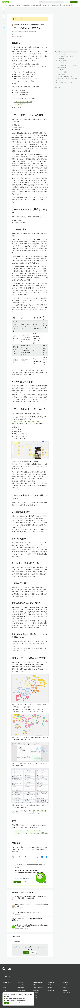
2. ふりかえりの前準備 (62, 60)
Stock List (11, 5)
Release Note (21, 985)
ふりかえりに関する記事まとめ (23, 101)
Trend (5, 5)
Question (18, 5)
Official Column (36, 5)
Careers (64, 987)
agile (20, 31)
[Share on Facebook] (3, 28)
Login (67, 2)
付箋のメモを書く (60, 74)
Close (20, 1002)
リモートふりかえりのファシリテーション (65, 65)
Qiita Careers (56, 5)
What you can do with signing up (22, 878)
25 (3, 12)
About (4, 985)
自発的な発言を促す (61, 67)
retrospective (32, 31)
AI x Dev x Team (68, 5)
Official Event (25, 5)
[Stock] (3, 16)
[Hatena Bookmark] (3, 32)
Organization (46, 5)
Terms (4, 987)
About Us (64, 985)
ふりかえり (25, 31)
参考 (56, 84)
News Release (66, 992)
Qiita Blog (64, 990)
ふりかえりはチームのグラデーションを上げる (27, 830)
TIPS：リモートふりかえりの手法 (63, 82)
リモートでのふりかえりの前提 (63, 54)
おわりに (57, 87)
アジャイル (15, 31)
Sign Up (33, 952)
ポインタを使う (60, 69)
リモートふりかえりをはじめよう (63, 63)
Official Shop (51, 990)
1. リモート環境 (60, 58)
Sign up (13, 1003)
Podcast (34, 997)
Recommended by (24, 892)
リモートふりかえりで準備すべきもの (64, 56)
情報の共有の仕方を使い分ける (64, 76)
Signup (74, 2)
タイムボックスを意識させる (63, 72)
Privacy (4, 990)
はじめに (57, 51)
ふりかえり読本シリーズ (21, 104)
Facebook (35, 992)
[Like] (3, 9)
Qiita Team (50, 985)
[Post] (3, 23)
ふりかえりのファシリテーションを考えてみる (25, 421)
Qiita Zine (50, 987)
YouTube (34, 995)
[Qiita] (5, 2)
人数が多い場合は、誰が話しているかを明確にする (66, 79)
